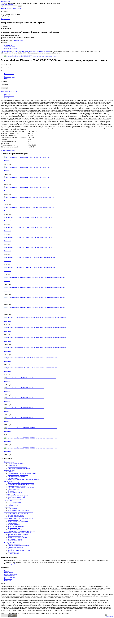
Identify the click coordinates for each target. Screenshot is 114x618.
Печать (6, 78)
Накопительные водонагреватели (18, 475)
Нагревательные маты (14, 502)
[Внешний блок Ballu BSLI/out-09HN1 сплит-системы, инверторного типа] (27, 157)
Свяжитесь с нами (9, 575)
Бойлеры (10, 471)
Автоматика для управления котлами (19, 550)
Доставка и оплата (9, 46)
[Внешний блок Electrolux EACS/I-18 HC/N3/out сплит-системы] (24, 408)
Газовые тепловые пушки (15, 499)
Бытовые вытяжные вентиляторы (18, 534)
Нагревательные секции (15, 504)
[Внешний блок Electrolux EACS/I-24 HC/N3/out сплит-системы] (24, 418)
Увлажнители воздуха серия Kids (18, 521)
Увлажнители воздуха (14, 520)
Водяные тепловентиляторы (16, 516)
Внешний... (7, 160)
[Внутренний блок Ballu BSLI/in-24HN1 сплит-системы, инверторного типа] (28, 247)
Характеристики (9, 96)
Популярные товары (10, 574)
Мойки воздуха (12, 523)
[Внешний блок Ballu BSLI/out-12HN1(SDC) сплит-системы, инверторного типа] (29, 207)
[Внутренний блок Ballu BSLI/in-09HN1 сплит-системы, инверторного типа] (28, 217)
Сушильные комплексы (15, 529)
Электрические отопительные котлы (19, 549)
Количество (4, 84)
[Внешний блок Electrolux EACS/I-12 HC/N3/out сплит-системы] (24, 398)
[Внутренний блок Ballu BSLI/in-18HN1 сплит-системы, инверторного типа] (28, 237)
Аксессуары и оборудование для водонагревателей (23, 479)
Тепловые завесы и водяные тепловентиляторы (18, 512)
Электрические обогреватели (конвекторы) (21, 483)
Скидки (6, 571)
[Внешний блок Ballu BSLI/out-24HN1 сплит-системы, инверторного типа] (27, 187)
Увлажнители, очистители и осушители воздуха (18, 518)
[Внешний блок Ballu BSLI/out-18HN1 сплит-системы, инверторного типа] (27, 177)
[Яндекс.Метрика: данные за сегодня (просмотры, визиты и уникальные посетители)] (109, 615)
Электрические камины (15, 492)
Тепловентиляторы (13, 489)
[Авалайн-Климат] (7, 4)
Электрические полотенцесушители (19, 510)
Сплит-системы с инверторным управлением (36, 51)
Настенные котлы (13, 553)
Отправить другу (9, 77)
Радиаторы (11, 491)
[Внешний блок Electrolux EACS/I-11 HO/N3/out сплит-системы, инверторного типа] (30, 378)
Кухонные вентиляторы (15, 540)
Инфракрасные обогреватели (17, 486)
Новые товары (8, 572)
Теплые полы (8, 500)
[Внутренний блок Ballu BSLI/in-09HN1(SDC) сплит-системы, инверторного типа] (29, 257)
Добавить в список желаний (9, 91)
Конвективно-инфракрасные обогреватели (21, 484)
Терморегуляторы (13, 505)
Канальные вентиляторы (15, 536)
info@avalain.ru (13, 564)
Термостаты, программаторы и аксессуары (21, 487)
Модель (3, 65)
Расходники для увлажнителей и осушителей (21, 531)
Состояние (4, 68)
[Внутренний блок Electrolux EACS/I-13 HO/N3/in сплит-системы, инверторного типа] (31, 367)
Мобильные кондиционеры (16, 463)
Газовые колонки (13, 478)
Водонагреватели (9, 470)
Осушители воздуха (14, 528)
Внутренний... (7, 220)
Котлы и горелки (9, 542)
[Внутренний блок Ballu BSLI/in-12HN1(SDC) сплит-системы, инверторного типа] (29, 267)
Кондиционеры (6, 51)
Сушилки (7, 507)
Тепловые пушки (9, 494)
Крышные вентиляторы (15, 539)
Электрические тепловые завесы (18, 513)
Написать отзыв (9, 74)
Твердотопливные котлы (15, 547)
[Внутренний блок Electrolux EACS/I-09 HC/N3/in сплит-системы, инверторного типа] (30, 428)
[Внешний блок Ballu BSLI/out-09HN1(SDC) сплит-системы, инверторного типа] (29, 197)
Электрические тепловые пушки (18, 496)
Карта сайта (7, 580)
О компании (8, 45)
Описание (7, 94)
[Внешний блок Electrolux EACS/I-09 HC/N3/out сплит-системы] (24, 388)
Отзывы (6, 97)
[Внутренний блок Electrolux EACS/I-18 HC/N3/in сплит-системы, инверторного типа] (30, 448)
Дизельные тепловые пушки (16, 497)
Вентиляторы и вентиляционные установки (17, 532)
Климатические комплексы (16, 526)
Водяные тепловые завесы (16, 515)
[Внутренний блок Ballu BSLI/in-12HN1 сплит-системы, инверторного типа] (28, 227)
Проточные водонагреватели (16, 476)
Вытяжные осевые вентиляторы (17, 537)
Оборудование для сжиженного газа (19, 545)
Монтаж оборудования (11, 48)
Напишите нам (5, 1)
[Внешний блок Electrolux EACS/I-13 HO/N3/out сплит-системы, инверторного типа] (30, 56)
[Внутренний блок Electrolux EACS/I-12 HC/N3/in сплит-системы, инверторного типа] (30, 438)
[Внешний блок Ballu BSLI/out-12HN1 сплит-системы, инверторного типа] (27, 167)
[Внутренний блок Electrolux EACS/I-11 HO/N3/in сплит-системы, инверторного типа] (30, 357)
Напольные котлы (13, 552)
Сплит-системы (17, 51)
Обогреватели (8, 481)
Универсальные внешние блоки (17, 467)
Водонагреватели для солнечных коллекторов (22, 473)
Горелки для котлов (14, 544)
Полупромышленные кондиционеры (19, 468)
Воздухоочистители (14, 524)
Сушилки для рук (13, 508)
